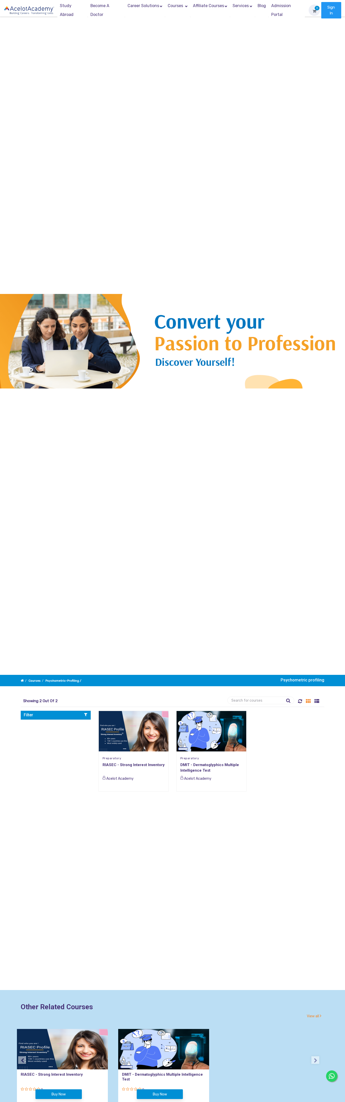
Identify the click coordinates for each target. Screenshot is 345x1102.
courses (35, 680)
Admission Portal (281, 10)
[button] (55, 715)
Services (241, 5)
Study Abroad (66, 10)
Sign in (331, 10)
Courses (176, 5)
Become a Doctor (99, 10)
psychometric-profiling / (63, 680)
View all (313, 1016)
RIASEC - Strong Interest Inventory (134, 765)
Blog (262, 5)
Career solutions (143, 5)
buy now (59, 1094)
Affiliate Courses (208, 5)
